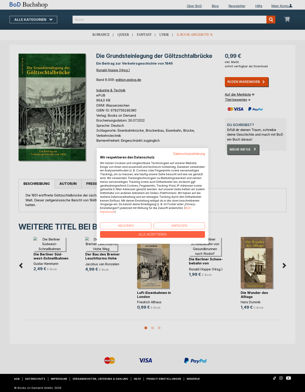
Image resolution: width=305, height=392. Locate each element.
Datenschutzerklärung (189, 154)
